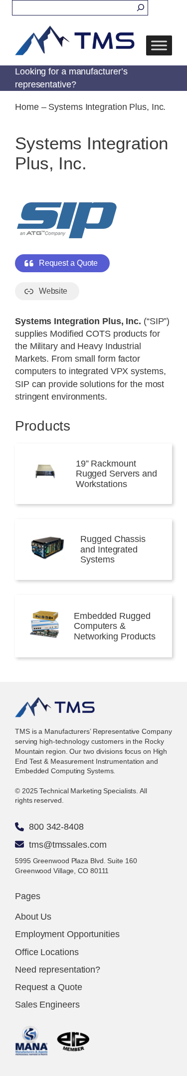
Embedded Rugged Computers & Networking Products (115, 626)
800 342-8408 (56, 827)
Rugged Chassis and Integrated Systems (113, 549)
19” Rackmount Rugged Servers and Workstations (116, 474)
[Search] (141, 7)
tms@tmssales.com (67, 845)
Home (27, 107)
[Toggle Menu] (159, 45)
